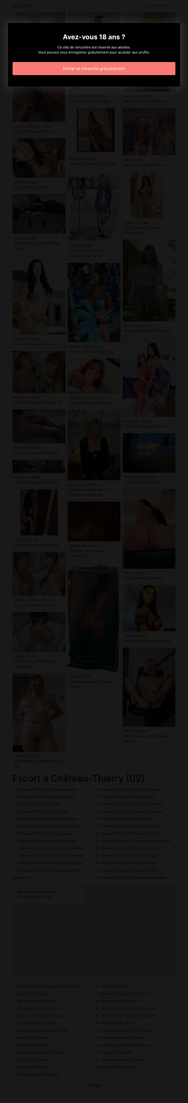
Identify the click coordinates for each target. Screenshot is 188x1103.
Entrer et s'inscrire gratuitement (94, 68)
